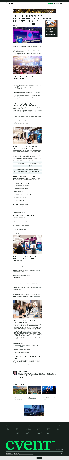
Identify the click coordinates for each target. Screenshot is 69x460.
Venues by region (39, 434)
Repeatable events (28, 429)
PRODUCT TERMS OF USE (22, 454)
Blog (13, 6)
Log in (61, 3)
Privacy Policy (22, 456)
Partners (17, 434)
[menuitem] (50, 3)
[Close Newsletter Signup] (42, 457)
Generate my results (50, 34)
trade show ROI (38, 92)
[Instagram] (18, 377)
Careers (17, 429)
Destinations (38, 433)
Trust (47, 432)
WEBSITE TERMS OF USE (29, 454)
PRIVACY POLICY (10, 454)
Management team (18, 432)
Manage (58, 429)
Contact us (7, 429)
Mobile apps (27, 428)
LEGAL (7, 454)
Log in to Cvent (49, 434)
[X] (22, 377)
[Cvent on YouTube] (61, 449)
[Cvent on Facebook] (56, 449)
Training (48, 433)
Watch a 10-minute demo (42, 0)
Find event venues (56, 3)
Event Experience (21, 23)
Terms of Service (27, 456)
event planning (36, 296)
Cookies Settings (19, 455)
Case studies (38, 428)
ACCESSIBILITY (16, 454)
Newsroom (17, 433)
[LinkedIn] (20, 377)
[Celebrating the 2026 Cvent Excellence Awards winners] (49, 390)
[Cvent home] (10, 3)
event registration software (26, 345)
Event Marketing (29, 23)
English (62, 453)
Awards (17, 428)
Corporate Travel (59, 432)
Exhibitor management (17, 95)
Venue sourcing (28, 433)
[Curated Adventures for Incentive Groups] (20, 390)
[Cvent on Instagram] (62, 449)
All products (27, 434)
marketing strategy (16, 275)
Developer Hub (49, 429)
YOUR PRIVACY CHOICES (12, 455)
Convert (58, 428)
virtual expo (21, 346)
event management (27, 332)
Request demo (50, 3)
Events (25, 23)
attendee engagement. (38, 287)
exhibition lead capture (25, 334)
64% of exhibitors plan (16, 155)
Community (48, 428)
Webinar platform (28, 432)
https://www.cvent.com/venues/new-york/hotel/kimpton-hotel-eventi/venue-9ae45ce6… (34, 11)
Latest (51, 6)
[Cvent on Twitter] (58, 449)
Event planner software (16, 345)
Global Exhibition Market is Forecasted (19, 107)
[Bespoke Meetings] (34, 390)
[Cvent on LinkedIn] (59, 449)
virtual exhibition (39, 110)
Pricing (7, 428)
